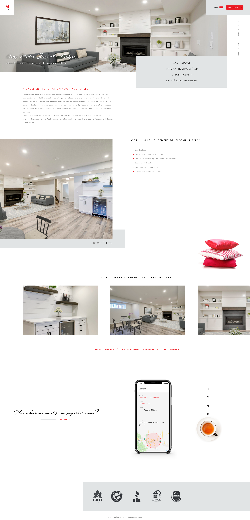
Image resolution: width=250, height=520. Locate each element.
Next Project (171, 349)
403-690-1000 (144, 404)
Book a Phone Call (235, 7)
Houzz (238, 54)
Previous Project (103, 349)
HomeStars (238, 44)
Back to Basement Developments (139, 349)
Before (97, 243)
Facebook (238, 22)
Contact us (64, 419)
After (109, 243)
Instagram (238, 33)
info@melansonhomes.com (149, 397)
